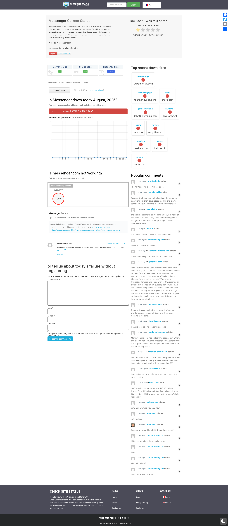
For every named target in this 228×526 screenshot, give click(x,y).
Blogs (138, 497)
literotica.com (158, 321)
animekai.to (155, 209)
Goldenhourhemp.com (162, 250)
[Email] (225, 24)
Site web (51, 324)
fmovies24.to (157, 181)
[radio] (138, 30)
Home (114, 497)
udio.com (156, 382)
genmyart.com (159, 304)
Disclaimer (140, 508)
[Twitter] (225, 19)
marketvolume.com (161, 332)
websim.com (156, 402)
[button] (223, 521)
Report (52, 54)
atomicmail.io (158, 192)
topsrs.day (155, 413)
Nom (50, 308)
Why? (90, 111)
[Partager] (225, 29)
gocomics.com (158, 262)
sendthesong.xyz (159, 239)
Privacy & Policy (142, 503)
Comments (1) (64, 54)
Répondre (60, 254)
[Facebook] (225, 14)
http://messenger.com (101, 227)
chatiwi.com (158, 368)
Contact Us (116, 508)
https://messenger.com (60, 230)
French (151, 5)
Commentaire (54, 279)
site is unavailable (95, 90)
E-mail (51, 316)
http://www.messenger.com (82, 230)
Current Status (78, 21)
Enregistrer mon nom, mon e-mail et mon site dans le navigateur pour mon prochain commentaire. (85, 334)
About (114, 503)
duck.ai (153, 228)
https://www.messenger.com (108, 230)
